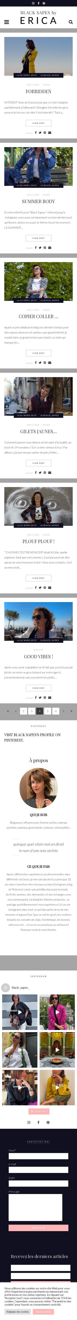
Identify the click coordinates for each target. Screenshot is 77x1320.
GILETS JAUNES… (38, 431)
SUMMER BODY (38, 201)
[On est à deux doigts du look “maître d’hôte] (19, 1050)
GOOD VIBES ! (38, 656)
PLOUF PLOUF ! (39, 541)
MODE (46, 85)
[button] (7, 22)
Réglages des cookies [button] (18, 1311)
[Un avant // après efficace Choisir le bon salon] (19, 1087)
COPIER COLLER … (38, 316)
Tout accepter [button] (43, 1311)
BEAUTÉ (39, 650)
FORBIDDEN (38, 91)
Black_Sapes (51, 75)
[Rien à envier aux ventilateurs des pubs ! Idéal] (19, 1012)
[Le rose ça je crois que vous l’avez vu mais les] (57, 1012)
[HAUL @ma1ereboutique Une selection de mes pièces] (57, 1087)
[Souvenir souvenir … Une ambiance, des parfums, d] (57, 1050)
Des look (33, 85)
